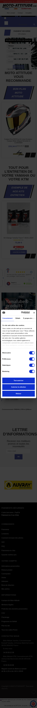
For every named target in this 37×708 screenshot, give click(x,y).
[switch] (32, 359)
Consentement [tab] (7, 318)
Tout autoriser (18, 380)
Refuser (18, 393)
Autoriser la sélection (18, 387)
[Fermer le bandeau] (34, 312)
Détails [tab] (17, 318)
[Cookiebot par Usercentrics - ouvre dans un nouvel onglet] (22, 312)
